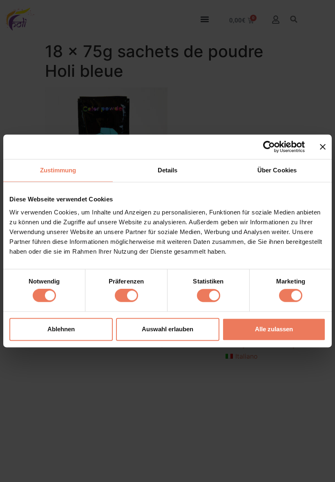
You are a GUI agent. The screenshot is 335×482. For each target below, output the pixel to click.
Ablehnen (61, 329)
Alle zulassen (274, 329)
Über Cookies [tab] (277, 170)
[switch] (126, 295)
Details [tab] (168, 170)
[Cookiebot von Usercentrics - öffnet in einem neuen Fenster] (269, 147)
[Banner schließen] (323, 147)
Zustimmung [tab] (58, 170)
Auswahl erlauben (167, 329)
